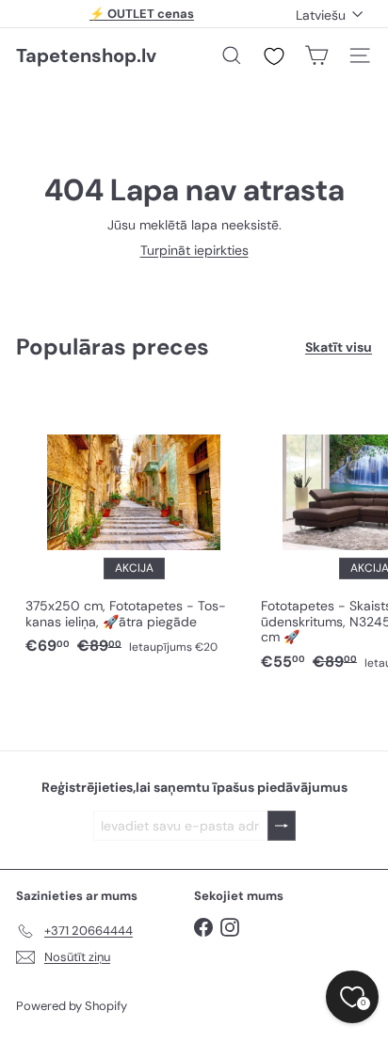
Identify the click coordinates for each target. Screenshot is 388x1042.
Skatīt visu (338, 347)
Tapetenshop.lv (86, 55)
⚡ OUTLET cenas (141, 14)
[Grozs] (316, 55)
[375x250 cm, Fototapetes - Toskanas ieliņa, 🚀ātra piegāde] (133, 526)
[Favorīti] (274, 56)
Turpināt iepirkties (194, 250)
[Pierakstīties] (281, 826)
